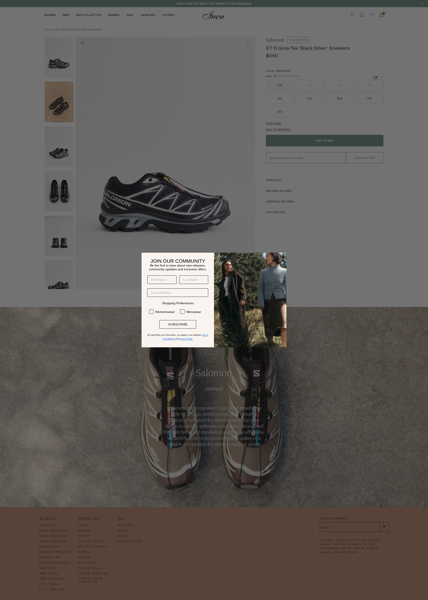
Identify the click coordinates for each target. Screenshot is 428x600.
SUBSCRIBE (178, 324)
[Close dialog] (282, 256)
